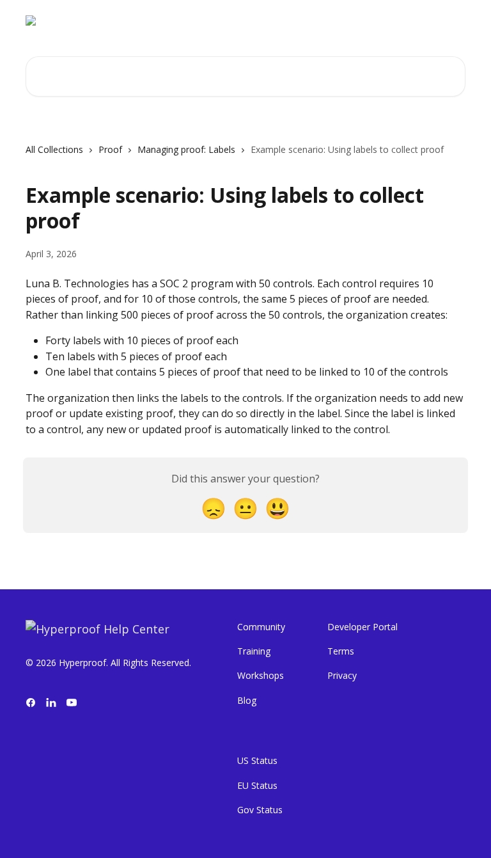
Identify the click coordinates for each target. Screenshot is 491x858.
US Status (257, 760)
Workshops (260, 675)
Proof (110, 149)
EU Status (257, 785)
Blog (246, 700)
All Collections (54, 149)
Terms (340, 651)
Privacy (342, 675)
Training (253, 651)
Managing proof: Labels (186, 149)
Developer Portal (362, 627)
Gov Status (260, 810)
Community (261, 627)
